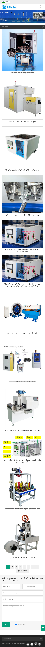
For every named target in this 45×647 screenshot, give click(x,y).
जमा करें (6, 624)
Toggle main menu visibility (35, 7)
